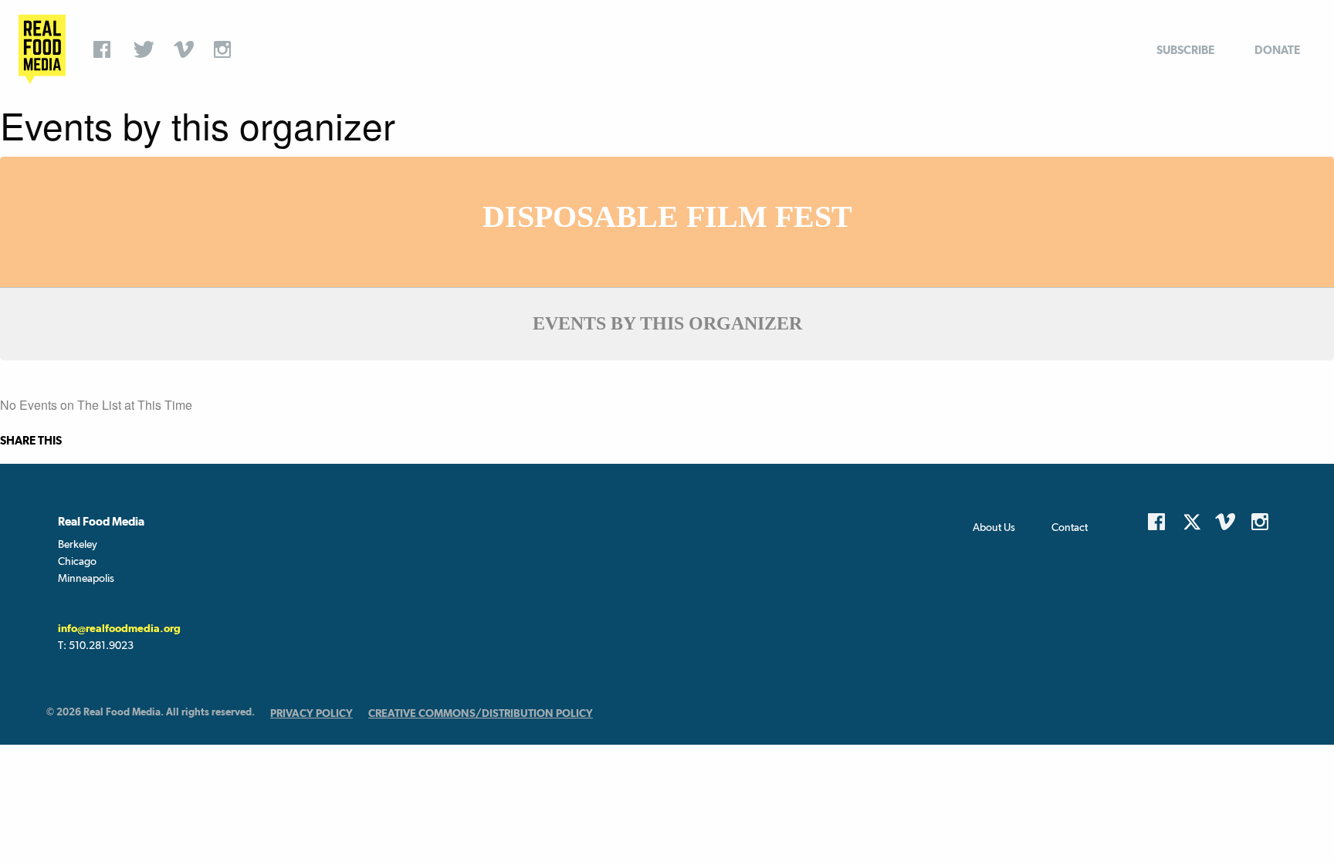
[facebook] (105, 49)
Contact (1069, 527)
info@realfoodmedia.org (119, 628)
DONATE (1277, 49)
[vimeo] (186, 49)
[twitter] (146, 49)
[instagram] (226, 49)
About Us (994, 527)
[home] (42, 49)
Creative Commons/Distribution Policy (480, 713)
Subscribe (1185, 49)
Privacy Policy (311, 713)
